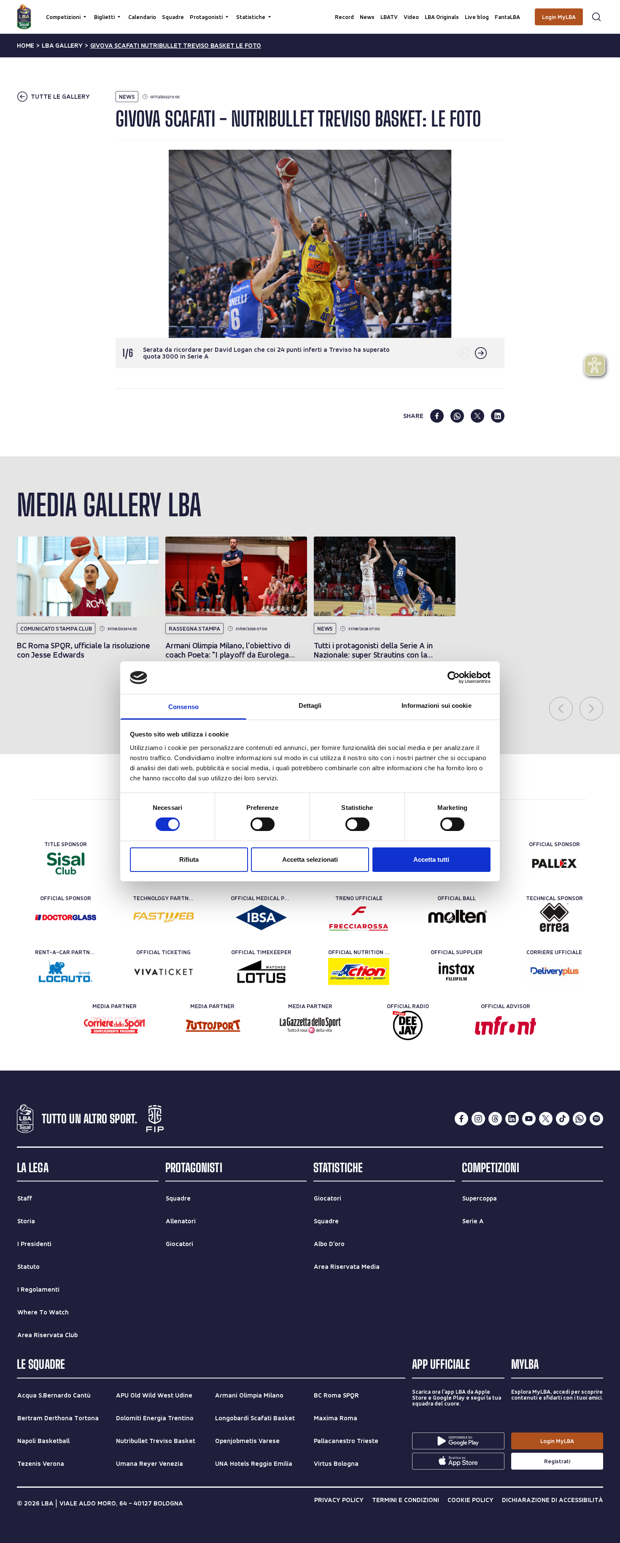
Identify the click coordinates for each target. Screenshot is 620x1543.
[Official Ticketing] (163, 971)
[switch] (263, 824)
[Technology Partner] (163, 917)
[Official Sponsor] (554, 863)
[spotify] (596, 1118)
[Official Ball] (456, 917)
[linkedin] (497, 416)
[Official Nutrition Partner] (358, 971)
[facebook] (437, 416)
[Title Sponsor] (65, 863)
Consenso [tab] (183, 706)
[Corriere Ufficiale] (554, 971)
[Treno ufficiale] (358, 917)
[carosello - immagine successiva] (481, 353)
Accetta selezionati (310, 859)
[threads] (495, 1118)
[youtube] (529, 1118)
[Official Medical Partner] (261, 917)
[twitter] (477, 416)
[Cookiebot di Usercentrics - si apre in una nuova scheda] (454, 677)
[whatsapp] (457, 416)
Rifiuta (189, 859)
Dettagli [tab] (310, 705)
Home (25, 45)
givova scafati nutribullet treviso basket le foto (175, 45)
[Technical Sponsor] (554, 917)
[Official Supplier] (456, 971)
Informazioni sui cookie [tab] (436, 705)
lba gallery (62, 45)
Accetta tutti (431, 859)
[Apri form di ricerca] (596, 17)
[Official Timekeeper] (261, 971)
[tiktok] (562, 1118)
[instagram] (478, 1118)
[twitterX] (546, 1118)
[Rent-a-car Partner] (65, 971)
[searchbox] (310, 10)
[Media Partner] (114, 1025)
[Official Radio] (407, 1025)
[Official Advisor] (505, 1025)
